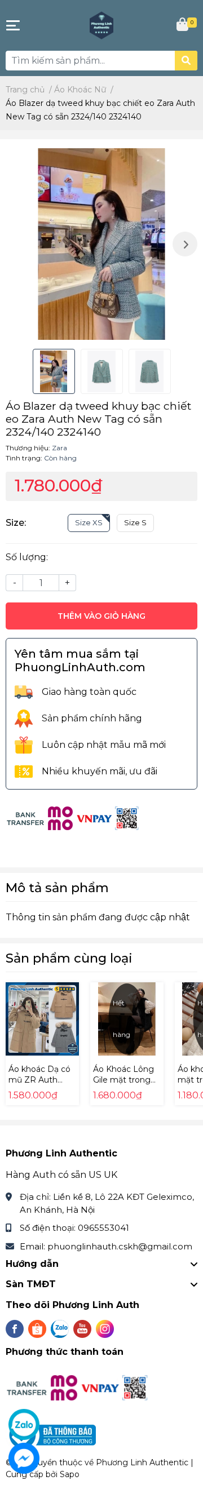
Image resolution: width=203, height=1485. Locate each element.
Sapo (70, 1474)
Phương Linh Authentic (142, 1462)
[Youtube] (82, 1329)
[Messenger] (23, 1458)
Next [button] (185, 244)
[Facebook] (15, 1329)
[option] (101, 244)
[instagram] (105, 1329)
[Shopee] (37, 1329)
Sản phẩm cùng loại (69, 958)
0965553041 (103, 1227)
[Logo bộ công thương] (52, 1434)
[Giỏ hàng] (183, 25)
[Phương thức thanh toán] (73, 817)
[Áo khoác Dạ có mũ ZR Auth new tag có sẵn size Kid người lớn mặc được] (42, 1019)
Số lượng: (27, 557)
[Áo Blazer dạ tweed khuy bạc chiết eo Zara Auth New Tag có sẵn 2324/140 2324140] (101, 244)
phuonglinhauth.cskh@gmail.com (119, 1246)
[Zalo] (60, 1329)
